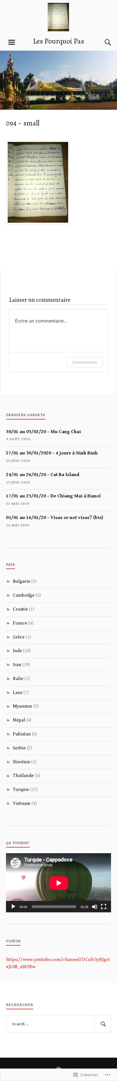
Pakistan (22, 734)
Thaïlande (23, 775)
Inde (17, 651)
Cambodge (23, 595)
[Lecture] (13, 907)
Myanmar (22, 706)
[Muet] (94, 907)
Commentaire (84, 362)
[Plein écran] (103, 907)
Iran (17, 664)
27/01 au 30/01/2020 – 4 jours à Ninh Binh (52, 453)
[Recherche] (102, 42)
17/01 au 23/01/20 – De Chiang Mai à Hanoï (53, 496)
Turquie (21, 789)
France (20, 623)
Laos (17, 692)
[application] (58, 883)
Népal (19, 720)
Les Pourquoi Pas (58, 41)
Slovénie (21, 762)
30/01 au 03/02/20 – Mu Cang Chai (43, 432)
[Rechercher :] (58, 1024)
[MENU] (11, 42)
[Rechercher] (102, 1024)
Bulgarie (21, 581)
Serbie (19, 748)
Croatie (20, 609)
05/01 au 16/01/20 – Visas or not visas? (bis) (54, 517)
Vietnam (21, 803)
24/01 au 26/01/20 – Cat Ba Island (42, 475)
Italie (18, 678)
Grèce (18, 637)
